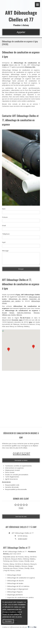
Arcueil (4, 313)
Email (4, 225)
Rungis (11, 313)
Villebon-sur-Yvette (9, 315)
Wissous (37, 313)
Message (5, 251)
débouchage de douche (18, 299)
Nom (3, 209)
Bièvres (19, 315)
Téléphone (6, 234)
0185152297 (21, 453)
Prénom (5, 217)
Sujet (4, 242)
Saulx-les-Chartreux (24, 313)
